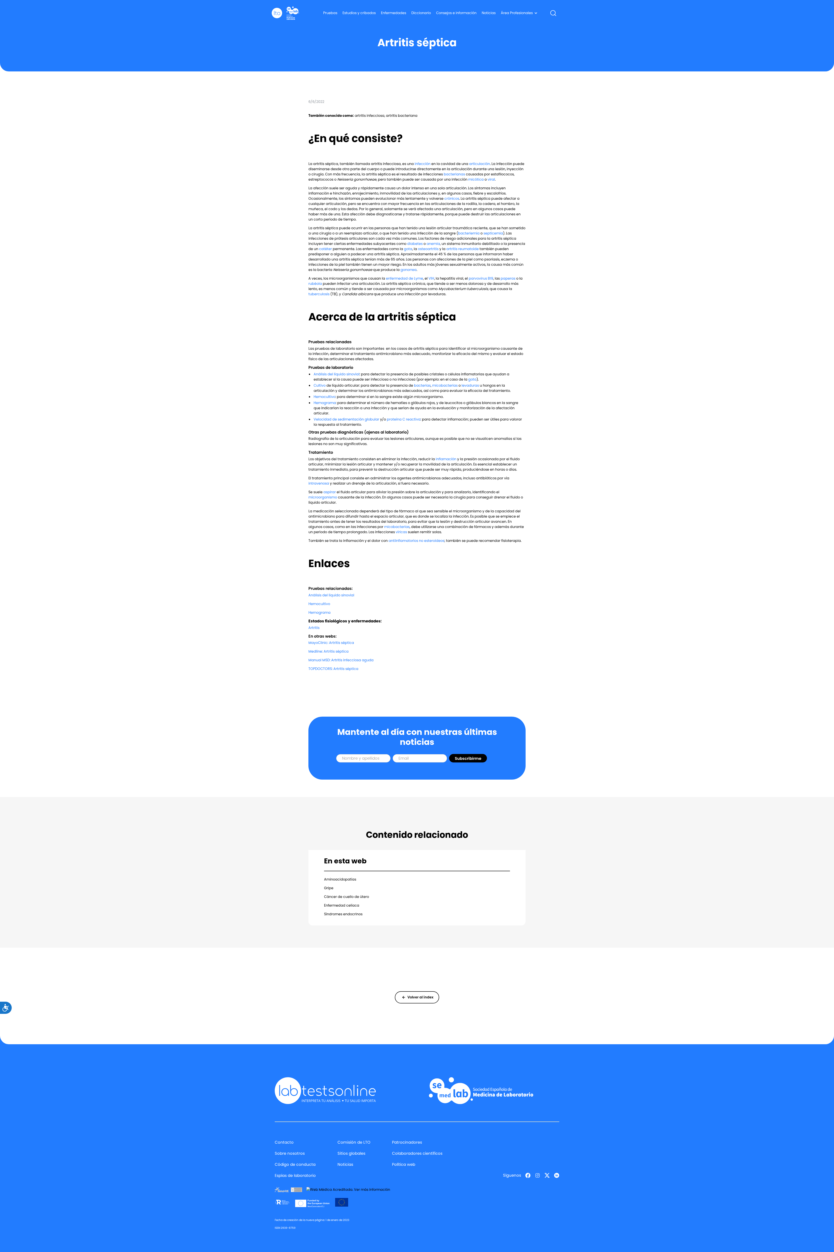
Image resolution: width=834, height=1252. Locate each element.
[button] (519, 13)
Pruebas (330, 12)
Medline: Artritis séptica (328, 651)
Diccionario (421, 12)
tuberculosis (318, 294)
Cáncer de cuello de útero (346, 896)
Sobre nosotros (290, 1153)
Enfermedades (393, 12)
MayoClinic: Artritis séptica (331, 642)
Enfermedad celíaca (341, 905)
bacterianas (454, 174)
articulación (479, 163)
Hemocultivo (324, 396)
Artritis (313, 627)
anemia (433, 243)
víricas (401, 532)
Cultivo (320, 385)
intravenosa (318, 483)
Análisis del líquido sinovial (336, 374)
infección (422, 163)
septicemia (493, 233)
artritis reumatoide (462, 248)
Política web (403, 1164)
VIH (431, 278)
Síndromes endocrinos (343, 914)
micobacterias (445, 385)
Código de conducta (295, 1164)
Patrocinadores (407, 1142)
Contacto (284, 1142)
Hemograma (325, 402)
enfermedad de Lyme (404, 278)
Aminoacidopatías (340, 879)
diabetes (415, 243)
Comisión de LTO (354, 1142)
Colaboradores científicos (417, 1153)
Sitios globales (351, 1153)
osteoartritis (428, 248)
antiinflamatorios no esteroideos (416, 540)
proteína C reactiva (403, 419)
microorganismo (322, 497)
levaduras (470, 385)
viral (491, 179)
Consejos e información (456, 12)
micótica (476, 179)
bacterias (422, 385)
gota (408, 248)
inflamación (446, 459)
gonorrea (408, 269)
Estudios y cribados (359, 12)
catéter (325, 248)
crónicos (451, 198)
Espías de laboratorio (295, 1175)
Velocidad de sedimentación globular (346, 419)
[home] (277, 13)
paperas (508, 278)
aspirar (329, 492)
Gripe (328, 888)
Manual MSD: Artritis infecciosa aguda (341, 660)
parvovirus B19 (481, 278)
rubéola (315, 283)
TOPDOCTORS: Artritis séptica (333, 668)
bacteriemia (469, 233)
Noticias (489, 12)
